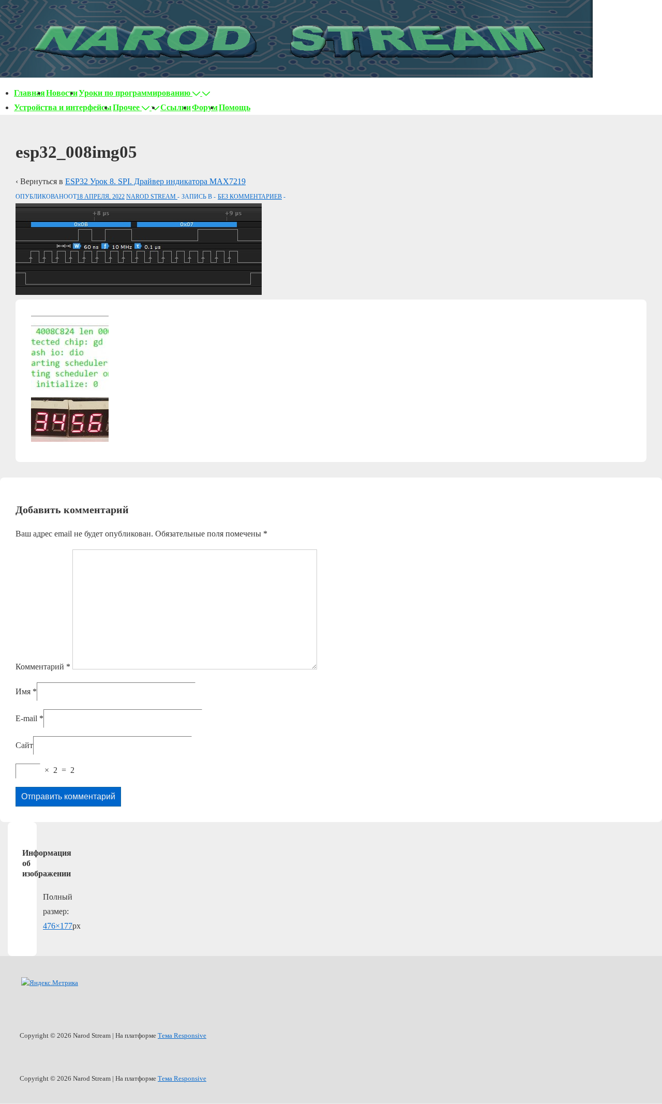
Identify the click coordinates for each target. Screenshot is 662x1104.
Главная (29, 92)
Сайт (24, 745)
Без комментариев (250, 196)
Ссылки (175, 107)
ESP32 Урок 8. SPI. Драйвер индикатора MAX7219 (155, 181)
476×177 (57, 925)
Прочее (126, 107)
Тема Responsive (182, 1035)
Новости (62, 92)
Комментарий (43, 666)
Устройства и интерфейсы (63, 107)
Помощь (234, 107)
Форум (205, 107)
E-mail (26, 718)
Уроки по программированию (134, 92)
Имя (23, 691)
